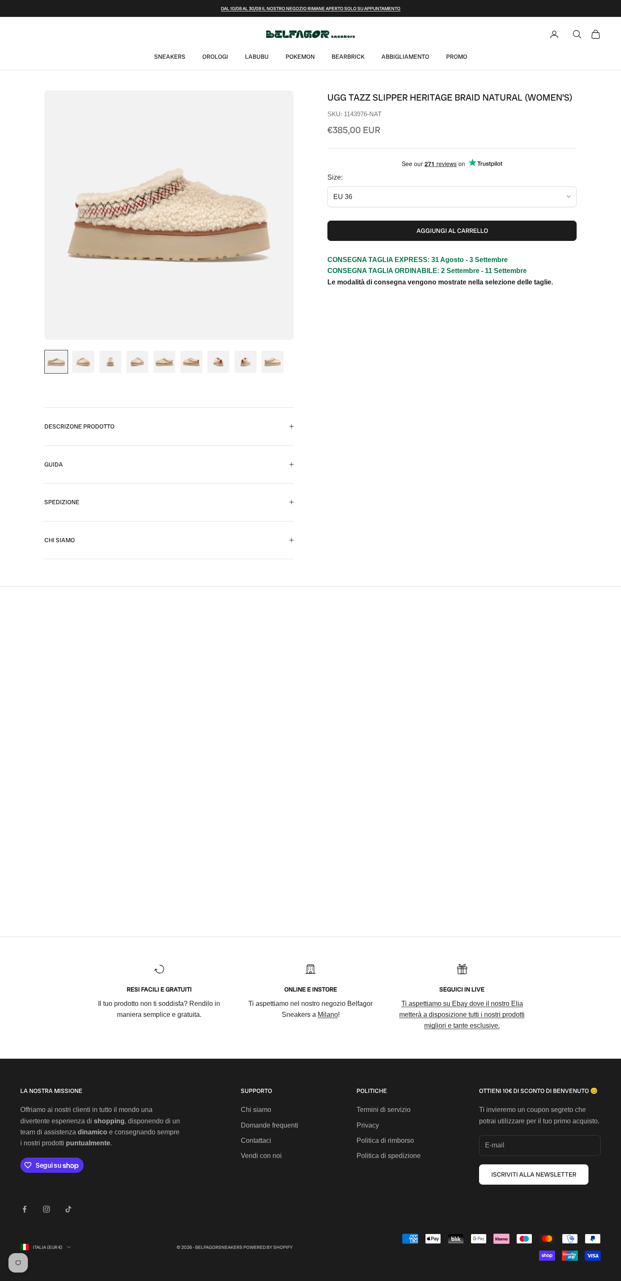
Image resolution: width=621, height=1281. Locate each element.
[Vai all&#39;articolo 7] (218, 362)
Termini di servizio (384, 1109)
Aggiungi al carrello (452, 231)
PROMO (456, 56)
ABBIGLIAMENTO (405, 56)
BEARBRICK (348, 56)
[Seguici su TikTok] (68, 1209)
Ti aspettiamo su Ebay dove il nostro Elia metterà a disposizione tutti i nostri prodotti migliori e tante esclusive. (462, 1015)
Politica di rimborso (385, 1140)
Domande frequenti (269, 1125)
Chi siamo (256, 1109)
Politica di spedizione (389, 1155)
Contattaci (256, 1140)
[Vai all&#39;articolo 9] (272, 362)
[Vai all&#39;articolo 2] (83, 362)
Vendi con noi (261, 1155)
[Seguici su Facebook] (24, 1209)
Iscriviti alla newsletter (533, 1174)
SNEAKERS (169, 56)
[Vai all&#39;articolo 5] (164, 362)
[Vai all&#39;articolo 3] (110, 362)
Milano (328, 1014)
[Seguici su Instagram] (46, 1209)
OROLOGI (215, 56)
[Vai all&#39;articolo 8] (245, 362)
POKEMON (300, 56)
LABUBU (257, 56)
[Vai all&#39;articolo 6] (191, 362)
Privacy (368, 1125)
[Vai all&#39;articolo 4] (137, 362)
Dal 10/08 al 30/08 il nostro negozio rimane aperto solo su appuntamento (310, 8)
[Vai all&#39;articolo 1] (56, 362)
